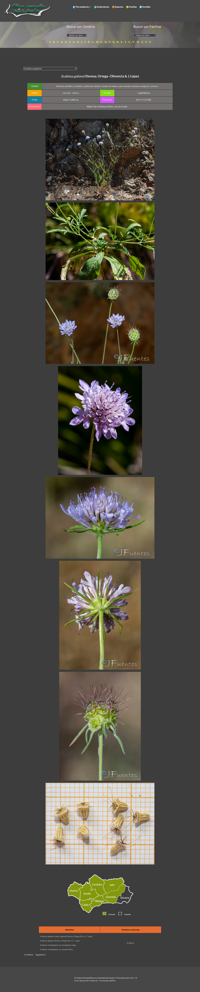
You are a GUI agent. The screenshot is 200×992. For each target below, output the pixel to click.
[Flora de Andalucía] (27, 10)
